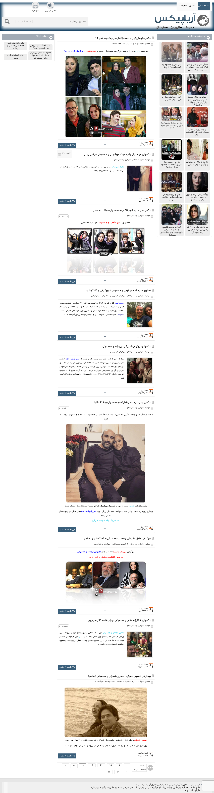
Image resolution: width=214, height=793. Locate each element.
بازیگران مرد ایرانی (137, 544)
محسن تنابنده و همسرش (106, 520)
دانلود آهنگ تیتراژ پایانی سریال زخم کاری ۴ (40, 47)
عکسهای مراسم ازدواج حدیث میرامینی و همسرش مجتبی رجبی (117, 154)
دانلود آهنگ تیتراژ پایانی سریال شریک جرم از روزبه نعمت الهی (40, 55)
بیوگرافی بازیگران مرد (117, 296)
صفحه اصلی (203, 5)
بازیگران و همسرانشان (120, 43)
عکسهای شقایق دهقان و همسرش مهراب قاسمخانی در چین (119, 620)
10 (110, 765)
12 (91, 765)
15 (65, 766)
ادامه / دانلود (65, 145)
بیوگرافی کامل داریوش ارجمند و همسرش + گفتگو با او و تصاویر (117, 539)
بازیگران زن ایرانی (137, 681)
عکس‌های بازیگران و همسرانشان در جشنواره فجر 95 (123, 38)
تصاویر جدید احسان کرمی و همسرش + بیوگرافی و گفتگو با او (118, 290)
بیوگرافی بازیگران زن (103, 681)
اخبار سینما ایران (137, 43)
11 (101, 765)
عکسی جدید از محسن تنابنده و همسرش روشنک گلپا (122, 402)
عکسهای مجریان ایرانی (99, 296)
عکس (137, 51)
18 (109, 772)
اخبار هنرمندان (138, 160)
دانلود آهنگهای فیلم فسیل (15, 57)
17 (118, 772)
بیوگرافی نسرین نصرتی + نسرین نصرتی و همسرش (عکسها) (119, 676)
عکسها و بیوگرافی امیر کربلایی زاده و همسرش (126, 346)
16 (127, 772)
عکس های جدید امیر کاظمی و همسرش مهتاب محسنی (122, 210)
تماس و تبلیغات (187, 5)
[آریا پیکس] (182, 21)
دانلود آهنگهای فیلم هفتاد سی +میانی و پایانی (15, 46)
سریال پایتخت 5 (88, 511)
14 (74, 766)
